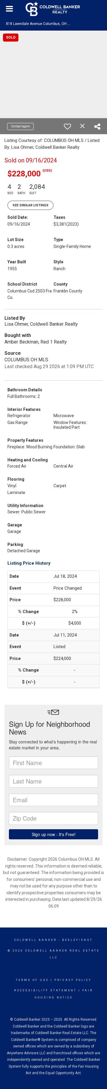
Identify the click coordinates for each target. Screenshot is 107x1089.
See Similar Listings (30, 205)
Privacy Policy (73, 980)
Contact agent (20, 126)
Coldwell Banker (35, 939)
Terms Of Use (32, 980)
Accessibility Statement (45, 990)
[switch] (67, 126)
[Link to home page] (53, 9)
